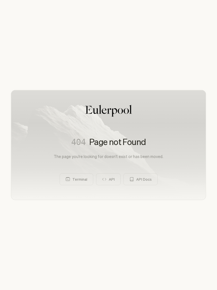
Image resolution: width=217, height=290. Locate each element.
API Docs (144, 179)
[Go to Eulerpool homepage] (108, 111)
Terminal (79, 179)
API (112, 179)
